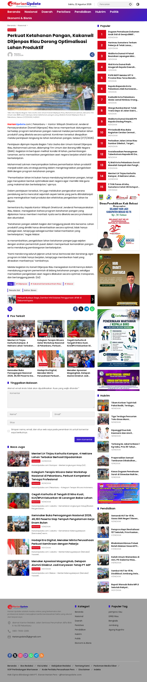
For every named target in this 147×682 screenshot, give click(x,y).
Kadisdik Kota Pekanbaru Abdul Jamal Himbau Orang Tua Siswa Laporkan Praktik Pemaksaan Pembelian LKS (122, 98)
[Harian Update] (24, 4)
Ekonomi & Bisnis (83, 643)
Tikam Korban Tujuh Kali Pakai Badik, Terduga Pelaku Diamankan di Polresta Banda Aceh (123, 404)
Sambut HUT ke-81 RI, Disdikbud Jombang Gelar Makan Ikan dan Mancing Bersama (125, 572)
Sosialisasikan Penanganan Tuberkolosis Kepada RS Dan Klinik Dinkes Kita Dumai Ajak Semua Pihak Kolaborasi (123, 153)
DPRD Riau (114, 616)
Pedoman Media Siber (105, 665)
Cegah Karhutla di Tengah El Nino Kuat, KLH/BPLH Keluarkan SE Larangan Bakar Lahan (79, 343)
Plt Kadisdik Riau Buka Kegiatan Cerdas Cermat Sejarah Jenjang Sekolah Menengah (121, 131)
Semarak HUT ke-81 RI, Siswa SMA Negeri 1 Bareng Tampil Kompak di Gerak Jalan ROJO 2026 (125, 517)
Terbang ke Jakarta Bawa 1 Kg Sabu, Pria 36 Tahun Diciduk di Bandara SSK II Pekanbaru (125, 445)
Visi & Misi (42, 665)
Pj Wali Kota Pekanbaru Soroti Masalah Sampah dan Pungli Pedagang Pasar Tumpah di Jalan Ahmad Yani (124, 164)
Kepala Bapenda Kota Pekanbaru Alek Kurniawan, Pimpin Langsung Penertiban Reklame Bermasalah (123, 87)
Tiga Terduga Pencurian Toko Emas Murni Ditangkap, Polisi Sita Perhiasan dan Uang (124, 418)
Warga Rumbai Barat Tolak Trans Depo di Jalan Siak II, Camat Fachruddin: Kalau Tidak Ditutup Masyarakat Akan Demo (122, 109)
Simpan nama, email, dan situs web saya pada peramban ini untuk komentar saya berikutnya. (50, 431)
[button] (130, 4)
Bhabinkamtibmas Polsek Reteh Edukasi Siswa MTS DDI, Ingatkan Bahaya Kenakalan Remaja (124, 544)
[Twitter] (81, 308)
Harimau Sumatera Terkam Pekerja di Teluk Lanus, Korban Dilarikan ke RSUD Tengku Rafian (122, 44)
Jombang (113, 625)
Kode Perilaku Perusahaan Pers (58, 669)
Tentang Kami (82, 665)
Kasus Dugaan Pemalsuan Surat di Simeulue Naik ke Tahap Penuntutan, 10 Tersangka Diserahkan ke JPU (125, 473)
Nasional (12, 30)
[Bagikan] (92, 54)
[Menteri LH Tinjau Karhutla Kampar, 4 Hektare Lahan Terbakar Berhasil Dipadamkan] (21, 328)
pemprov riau (115, 611)
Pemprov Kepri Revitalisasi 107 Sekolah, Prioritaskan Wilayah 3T (125, 531)
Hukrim (78, 634)
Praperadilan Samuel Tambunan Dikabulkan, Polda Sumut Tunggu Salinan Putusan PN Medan (125, 459)
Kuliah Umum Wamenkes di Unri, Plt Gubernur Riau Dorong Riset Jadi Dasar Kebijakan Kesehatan (125, 558)
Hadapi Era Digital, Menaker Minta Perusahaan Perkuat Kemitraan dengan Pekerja (48, 373)
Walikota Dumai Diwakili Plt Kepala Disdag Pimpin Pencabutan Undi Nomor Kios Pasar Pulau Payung (123, 120)
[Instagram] (20, 655)
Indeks (97, 669)
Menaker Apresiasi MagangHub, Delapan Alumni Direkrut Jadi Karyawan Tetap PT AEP (79, 373)
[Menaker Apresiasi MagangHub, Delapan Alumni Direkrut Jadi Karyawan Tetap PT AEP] (81, 358)
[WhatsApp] (92, 308)
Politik (78, 638)
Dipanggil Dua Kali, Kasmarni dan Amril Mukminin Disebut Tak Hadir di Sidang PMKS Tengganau (122, 431)
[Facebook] (75, 308)
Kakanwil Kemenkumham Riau (47, 283)
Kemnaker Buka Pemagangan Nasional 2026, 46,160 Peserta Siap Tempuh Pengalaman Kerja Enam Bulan (20, 373)
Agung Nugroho (116, 629)
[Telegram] (86, 308)
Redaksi (17, 54)
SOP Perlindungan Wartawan (22, 669)
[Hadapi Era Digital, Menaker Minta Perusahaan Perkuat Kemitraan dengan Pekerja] (51, 358)
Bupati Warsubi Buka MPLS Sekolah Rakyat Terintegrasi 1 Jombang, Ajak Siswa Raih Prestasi (125, 586)
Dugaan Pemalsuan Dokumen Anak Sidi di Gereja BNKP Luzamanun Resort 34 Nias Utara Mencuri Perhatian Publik (123, 33)
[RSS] (41, 655)
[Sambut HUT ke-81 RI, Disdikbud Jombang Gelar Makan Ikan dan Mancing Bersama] (103, 573)
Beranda (79, 611)
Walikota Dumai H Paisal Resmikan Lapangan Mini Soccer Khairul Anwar (121, 55)
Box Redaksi (27, 665)
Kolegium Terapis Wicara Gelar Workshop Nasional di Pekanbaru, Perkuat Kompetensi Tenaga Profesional (50, 343)
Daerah (78, 620)
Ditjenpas (22, 283)
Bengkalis (113, 620)
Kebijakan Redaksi (61, 665)
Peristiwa (79, 625)
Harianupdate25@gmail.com (26, 636)
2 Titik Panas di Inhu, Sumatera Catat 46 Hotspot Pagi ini (123, 186)
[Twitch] (25, 655)
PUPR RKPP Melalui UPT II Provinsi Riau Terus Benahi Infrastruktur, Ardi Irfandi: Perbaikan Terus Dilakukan (122, 77)
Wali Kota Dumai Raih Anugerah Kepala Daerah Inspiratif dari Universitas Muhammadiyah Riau (121, 66)
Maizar (70, 283)
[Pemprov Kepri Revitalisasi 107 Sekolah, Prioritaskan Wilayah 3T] (103, 532)
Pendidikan (80, 629)
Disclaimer (84, 669)
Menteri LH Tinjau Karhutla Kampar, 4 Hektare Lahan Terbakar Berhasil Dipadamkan (20, 343)
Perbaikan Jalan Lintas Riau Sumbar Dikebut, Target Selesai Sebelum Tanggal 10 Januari (122, 142)
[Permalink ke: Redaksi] (10, 54)
